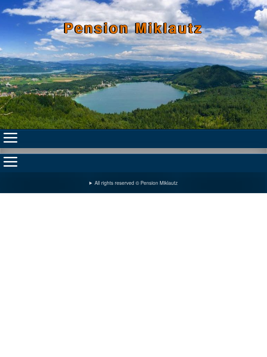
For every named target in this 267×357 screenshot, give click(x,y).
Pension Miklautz (133, 27)
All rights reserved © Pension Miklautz (136, 182)
